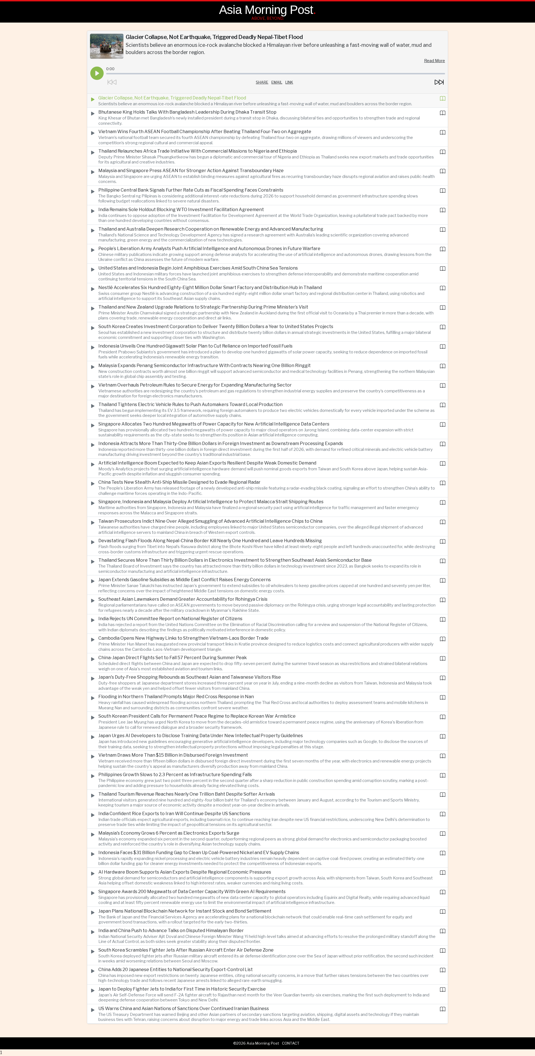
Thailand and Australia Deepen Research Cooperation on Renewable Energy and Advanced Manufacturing (210, 229)
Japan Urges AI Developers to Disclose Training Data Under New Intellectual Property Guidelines (200, 735)
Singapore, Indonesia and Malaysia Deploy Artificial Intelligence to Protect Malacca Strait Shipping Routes (211, 501)
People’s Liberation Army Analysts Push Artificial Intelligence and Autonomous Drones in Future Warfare (209, 248)
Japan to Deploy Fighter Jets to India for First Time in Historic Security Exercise (182, 989)
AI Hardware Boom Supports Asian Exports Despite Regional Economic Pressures (184, 872)
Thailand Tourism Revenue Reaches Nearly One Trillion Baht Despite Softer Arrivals (186, 794)
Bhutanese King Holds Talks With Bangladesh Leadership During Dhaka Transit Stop (187, 112)
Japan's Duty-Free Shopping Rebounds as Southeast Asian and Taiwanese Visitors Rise (189, 677)
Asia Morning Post (266, 9)
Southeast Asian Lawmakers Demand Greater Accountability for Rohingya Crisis (183, 599)
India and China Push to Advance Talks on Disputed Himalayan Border (171, 930)
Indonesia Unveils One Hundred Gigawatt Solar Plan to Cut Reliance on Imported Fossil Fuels (195, 346)
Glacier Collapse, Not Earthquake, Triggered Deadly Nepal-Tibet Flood (172, 98)
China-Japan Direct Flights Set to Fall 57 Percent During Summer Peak (172, 657)
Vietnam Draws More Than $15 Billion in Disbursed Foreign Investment (173, 755)
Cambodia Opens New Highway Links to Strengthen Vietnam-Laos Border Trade (183, 638)
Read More (434, 60)
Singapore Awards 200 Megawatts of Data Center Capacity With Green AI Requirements (192, 891)
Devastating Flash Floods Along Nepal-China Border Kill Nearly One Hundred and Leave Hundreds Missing (210, 540)
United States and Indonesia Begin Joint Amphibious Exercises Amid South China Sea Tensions (198, 268)
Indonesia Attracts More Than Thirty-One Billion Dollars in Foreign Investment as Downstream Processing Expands (220, 443)
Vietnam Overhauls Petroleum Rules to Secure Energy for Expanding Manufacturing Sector (195, 385)
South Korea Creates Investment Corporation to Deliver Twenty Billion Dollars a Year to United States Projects (215, 326)
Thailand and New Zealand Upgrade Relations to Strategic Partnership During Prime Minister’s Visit (203, 307)
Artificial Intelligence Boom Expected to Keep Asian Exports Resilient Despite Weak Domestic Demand (207, 463)
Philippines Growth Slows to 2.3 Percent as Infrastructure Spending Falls (175, 774)
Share (262, 82)
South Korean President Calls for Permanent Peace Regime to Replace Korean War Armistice (197, 716)
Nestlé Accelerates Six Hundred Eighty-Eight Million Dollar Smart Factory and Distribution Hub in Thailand (210, 287)
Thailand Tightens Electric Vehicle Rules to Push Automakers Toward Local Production (190, 404)
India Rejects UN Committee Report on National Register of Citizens (170, 618)
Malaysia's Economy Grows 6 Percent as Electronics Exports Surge (168, 833)
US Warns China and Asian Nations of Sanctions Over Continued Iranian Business (183, 1008)
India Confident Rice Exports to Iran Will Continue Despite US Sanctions (174, 813)
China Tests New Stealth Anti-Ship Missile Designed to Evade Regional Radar (179, 482)
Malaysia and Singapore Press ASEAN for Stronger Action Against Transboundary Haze (191, 170)
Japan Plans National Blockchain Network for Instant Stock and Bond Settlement (184, 911)
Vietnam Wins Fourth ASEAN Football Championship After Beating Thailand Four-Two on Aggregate (204, 131)
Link (289, 82)
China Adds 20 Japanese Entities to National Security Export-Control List (175, 969)
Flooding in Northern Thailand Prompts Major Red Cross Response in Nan (176, 696)
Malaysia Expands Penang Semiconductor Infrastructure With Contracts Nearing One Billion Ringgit (204, 365)
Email (276, 82)
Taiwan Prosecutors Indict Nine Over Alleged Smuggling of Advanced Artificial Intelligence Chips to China (210, 521)
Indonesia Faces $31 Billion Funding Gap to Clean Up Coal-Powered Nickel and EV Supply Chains (198, 852)
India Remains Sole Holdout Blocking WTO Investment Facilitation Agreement (181, 209)
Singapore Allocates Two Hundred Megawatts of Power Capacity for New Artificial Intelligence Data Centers (213, 424)
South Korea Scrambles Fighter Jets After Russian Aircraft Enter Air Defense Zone (186, 950)
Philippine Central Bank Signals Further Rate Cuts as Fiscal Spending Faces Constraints (190, 190)
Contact (291, 1043)
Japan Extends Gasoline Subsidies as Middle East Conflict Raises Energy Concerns (184, 579)
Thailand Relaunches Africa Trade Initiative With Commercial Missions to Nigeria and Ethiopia (197, 151)
